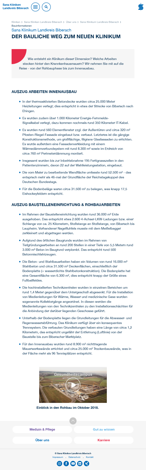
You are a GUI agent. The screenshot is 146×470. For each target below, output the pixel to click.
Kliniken (16, 22)
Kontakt (89, 457)
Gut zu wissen (104, 429)
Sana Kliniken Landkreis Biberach (43, 22)
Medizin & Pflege (42, 429)
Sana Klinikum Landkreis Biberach (99, 22)
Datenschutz (74, 457)
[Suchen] (46, 7)
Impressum (58, 457)
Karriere (104, 440)
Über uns (71, 22)
